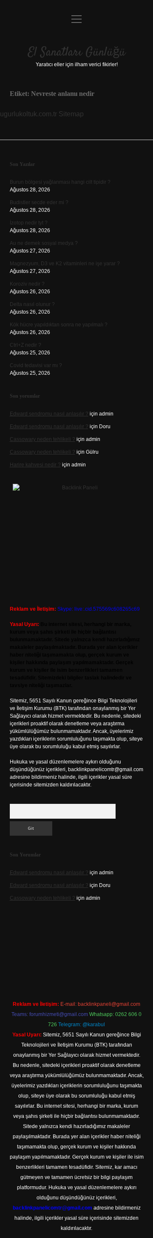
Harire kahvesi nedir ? (35, 465)
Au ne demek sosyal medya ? (44, 243)
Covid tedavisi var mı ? (36, 365)
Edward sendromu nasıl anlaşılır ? (49, 414)
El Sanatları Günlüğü (76, 52)
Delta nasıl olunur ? (32, 304)
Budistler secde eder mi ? (39, 202)
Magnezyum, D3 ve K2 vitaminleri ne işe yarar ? (65, 264)
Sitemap (71, 114)
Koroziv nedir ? (27, 284)
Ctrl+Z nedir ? (25, 345)
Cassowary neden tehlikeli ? (42, 439)
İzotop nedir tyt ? (29, 223)
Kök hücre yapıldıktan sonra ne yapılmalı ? (59, 325)
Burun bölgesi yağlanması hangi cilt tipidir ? (60, 182)
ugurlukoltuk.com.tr (28, 114)
